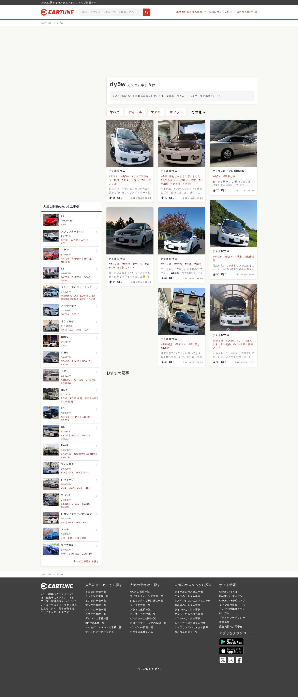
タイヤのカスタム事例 (187, 596)
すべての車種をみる (141, 631)
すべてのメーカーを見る (99, 631)
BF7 (85, 522)
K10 (63, 538)
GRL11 (65, 438)
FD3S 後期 (67, 401)
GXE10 (65, 314)
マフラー (176, 112)
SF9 (70, 472)
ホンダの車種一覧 (95, 600)
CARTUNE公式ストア (232, 600)
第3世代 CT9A (69, 296)
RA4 (86, 330)
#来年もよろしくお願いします (178, 180)
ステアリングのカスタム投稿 (191, 627)
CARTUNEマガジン (231, 596)
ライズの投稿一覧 (140, 605)
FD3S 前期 (76, 398)
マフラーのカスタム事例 (189, 614)
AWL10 (75, 435)
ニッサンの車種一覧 (97, 596)
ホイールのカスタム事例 (189, 591)
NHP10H (76, 258)
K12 (77, 538)
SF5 (63, 472)
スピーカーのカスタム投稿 (190, 623)
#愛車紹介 (167, 344)
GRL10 (86, 435)
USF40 (86, 277)
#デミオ (113, 176)
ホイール (135, 112)
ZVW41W (87, 554)
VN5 (79, 488)
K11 (70, 538)
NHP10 (65, 258)
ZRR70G (91, 380)
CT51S (75, 504)
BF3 (63, 522)
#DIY (240, 340)
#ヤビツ (138, 264)
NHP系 (88, 258)
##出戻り (194, 344)
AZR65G (78, 380)
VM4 (63, 488)
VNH (87, 488)
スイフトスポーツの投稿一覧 (147, 596)
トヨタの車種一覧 (95, 591)
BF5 (78, 522)
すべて (115, 112)
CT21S (65, 504)
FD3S (64, 398)
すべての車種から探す (86, 561)
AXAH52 (91, 454)
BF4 (70, 522)
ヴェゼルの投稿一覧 (141, 627)
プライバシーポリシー (232, 617)
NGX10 (86, 361)
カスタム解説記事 (247, 12)
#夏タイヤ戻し (130, 180)
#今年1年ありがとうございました (180, 176)
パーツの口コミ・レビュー (219, 12)
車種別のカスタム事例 (189, 12)
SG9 (86, 472)
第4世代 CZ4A (69, 299)
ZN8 (63, 345)
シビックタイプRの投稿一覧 (146, 600)
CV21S (86, 504)
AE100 (64, 240)
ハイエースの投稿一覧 (143, 614)
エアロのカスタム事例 (187, 618)
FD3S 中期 (91, 398)
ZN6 (63, 224)
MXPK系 (65, 262)
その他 (198, 112)
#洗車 (238, 256)
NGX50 (65, 361)
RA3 (78, 330)
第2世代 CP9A (87, 296)
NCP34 (86, 417)
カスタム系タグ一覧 (186, 631)
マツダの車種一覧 (95, 605)
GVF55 (76, 277)
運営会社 (224, 622)
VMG (71, 488)
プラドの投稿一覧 (140, 609)
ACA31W (66, 454)
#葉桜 (197, 264)
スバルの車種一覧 (95, 609)
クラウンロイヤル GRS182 (229, 171)
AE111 (64, 243)
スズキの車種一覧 (95, 614)
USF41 (65, 280)
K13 (84, 538)
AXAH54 (65, 457)
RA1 (63, 330)
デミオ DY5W (117, 171)
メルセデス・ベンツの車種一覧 (103, 627)
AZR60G (66, 380)
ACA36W (79, 454)
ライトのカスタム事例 (187, 609)
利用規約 (224, 613)
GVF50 (65, 277)
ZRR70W (66, 383)
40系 (63, 554)
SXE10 (75, 314)
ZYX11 (64, 364)
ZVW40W (74, 554)
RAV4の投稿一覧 (140, 591)
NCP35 (65, 420)
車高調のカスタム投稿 (187, 605)
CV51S (65, 507)
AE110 (84, 240)
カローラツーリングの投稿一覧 (148, 623)
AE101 (74, 240)
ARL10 (65, 435)
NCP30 (65, 417)
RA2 (71, 330)
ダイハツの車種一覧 (97, 618)
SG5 (78, 472)
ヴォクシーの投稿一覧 (143, 618)
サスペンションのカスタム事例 (193, 600)
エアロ (156, 112)
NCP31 (76, 417)
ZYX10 (75, 361)
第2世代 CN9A (87, 299)
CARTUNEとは (228, 591)
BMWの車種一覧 (95, 623)
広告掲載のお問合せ (230, 626)
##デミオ (114, 264)
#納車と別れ (230, 176)
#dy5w (125, 176)
